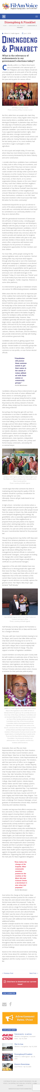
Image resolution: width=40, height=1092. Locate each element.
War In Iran (18, 1044)
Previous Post (8, 973)
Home (5, 25)
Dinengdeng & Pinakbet (23, 1054)
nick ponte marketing (24, 1089)
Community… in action (23, 1034)
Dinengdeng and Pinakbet (17, 25)
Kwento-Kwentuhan (22, 1064)
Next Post (33, 973)
